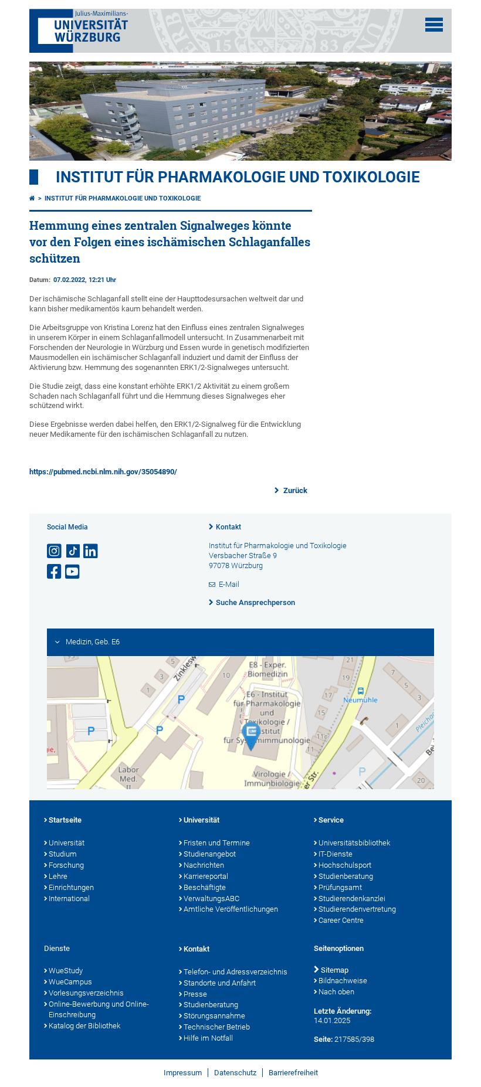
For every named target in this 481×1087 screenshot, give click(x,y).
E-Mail (229, 584)
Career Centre (341, 920)
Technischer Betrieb (217, 1027)
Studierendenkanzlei (352, 898)
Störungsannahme (214, 1015)
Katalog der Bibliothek (84, 1025)
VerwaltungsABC (211, 898)
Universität (66, 842)
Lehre (58, 876)
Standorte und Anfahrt (220, 983)
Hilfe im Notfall (208, 1038)
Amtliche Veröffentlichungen (231, 909)
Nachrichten (204, 865)
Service (331, 820)
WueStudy (66, 970)
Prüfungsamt (340, 887)
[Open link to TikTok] (73, 551)
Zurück (294, 490)
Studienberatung (346, 876)
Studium (63, 854)
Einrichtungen (71, 887)
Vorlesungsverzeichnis (86, 993)
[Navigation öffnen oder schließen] (434, 25)
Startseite (65, 820)
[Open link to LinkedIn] (91, 551)
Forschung (66, 865)
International (69, 898)
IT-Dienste (336, 854)
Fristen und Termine (217, 842)
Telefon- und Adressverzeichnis (235, 971)
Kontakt (228, 527)
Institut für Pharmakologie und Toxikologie (238, 177)
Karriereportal (206, 876)
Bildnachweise (343, 980)
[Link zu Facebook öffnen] (55, 572)
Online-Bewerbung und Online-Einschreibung (99, 1010)
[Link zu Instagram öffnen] (55, 551)
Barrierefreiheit (293, 1072)
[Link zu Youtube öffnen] (73, 572)
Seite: (323, 1039)
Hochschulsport (345, 865)
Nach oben (336, 991)
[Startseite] (32, 198)
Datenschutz (235, 1072)
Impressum (183, 1072)
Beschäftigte (205, 887)
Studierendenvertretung (357, 909)
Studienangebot (210, 854)
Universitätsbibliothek (354, 842)
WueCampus (70, 981)
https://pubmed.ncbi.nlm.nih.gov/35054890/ (103, 471)
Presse (195, 994)
